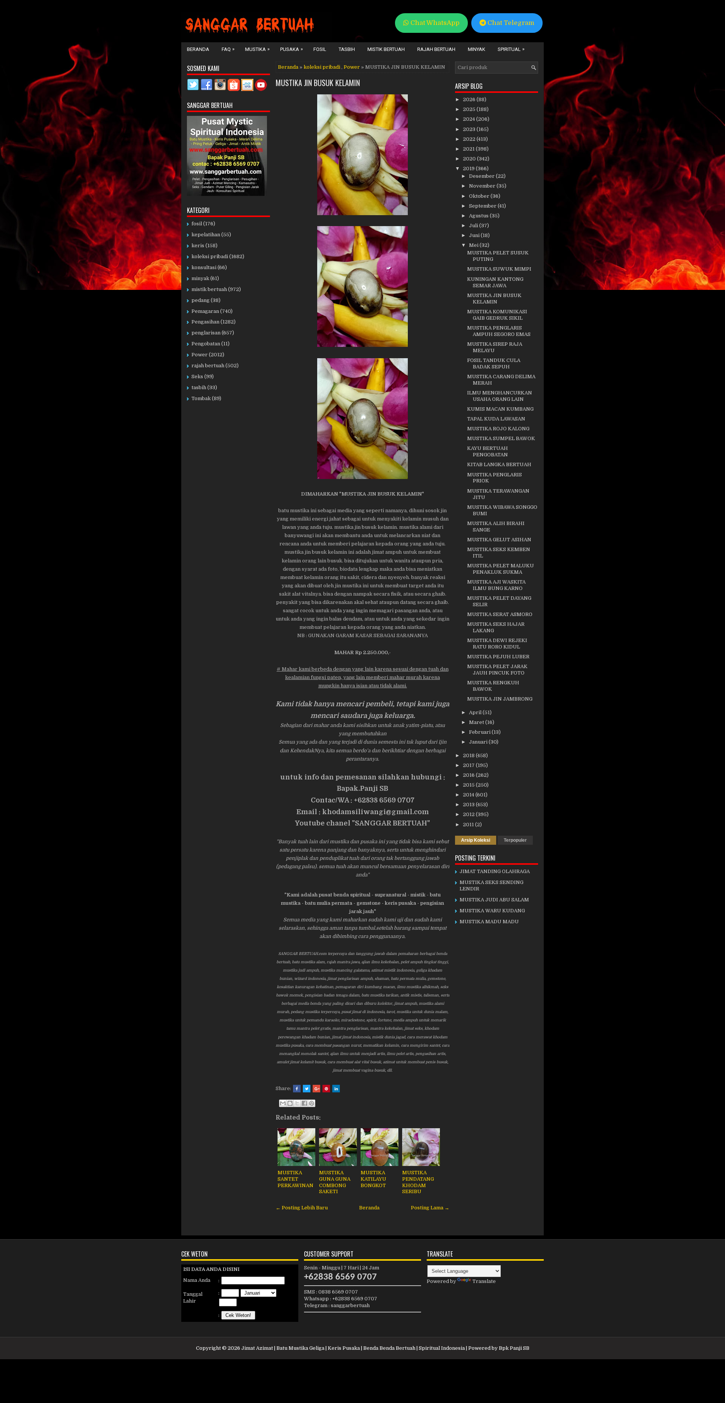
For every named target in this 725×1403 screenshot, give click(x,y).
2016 (469, 775)
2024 (469, 119)
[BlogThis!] (290, 1103)
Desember (482, 176)
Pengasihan (205, 322)
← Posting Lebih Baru (302, 1207)
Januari (479, 742)
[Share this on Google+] (316, 1088)
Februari (480, 732)
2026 (470, 99)
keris (197, 245)
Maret (477, 722)
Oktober (480, 196)
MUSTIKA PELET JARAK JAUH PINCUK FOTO (497, 670)
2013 (469, 804)
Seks (197, 376)
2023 (470, 129)
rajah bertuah (207, 365)
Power (352, 67)
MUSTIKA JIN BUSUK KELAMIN (318, 83)
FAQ (228, 49)
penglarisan (206, 333)
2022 (470, 139)
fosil (196, 223)
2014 (469, 795)
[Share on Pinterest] (326, 1088)
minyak (200, 278)
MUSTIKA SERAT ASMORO (499, 614)
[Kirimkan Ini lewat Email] (283, 1103)
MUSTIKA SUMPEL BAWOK (501, 438)
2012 (469, 814)
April (476, 712)
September (483, 206)
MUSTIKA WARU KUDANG (492, 910)
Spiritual (511, 49)
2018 (469, 755)
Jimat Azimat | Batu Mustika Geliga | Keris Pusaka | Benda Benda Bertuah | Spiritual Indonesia (353, 1348)
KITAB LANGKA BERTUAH (499, 464)
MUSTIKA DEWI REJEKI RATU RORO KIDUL (497, 644)
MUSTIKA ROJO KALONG (498, 428)
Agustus (479, 216)
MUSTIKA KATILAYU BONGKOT (373, 1179)
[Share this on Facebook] (297, 1088)
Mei (474, 245)
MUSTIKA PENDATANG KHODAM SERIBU (418, 1182)
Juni (475, 235)
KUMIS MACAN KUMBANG (500, 409)
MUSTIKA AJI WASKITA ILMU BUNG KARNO (496, 585)
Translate (484, 1281)
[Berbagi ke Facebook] (304, 1103)
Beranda (198, 49)
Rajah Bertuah (436, 49)
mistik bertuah (209, 289)
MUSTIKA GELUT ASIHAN (499, 539)
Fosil (319, 49)
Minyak (476, 49)
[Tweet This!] (306, 1088)
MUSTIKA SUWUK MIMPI (499, 269)
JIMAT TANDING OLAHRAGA (495, 871)
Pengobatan (205, 344)
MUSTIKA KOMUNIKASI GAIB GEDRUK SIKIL (497, 315)
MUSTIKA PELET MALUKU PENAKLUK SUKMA (500, 569)
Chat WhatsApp (434, 22)
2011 (469, 824)
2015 (469, 785)
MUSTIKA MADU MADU (489, 921)
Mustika (257, 49)
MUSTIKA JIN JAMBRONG (499, 699)
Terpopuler (515, 840)
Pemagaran (205, 311)
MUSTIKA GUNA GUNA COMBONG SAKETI (334, 1182)
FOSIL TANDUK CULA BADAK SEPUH (493, 363)
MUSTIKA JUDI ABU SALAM (494, 899)
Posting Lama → (430, 1207)
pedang (200, 300)
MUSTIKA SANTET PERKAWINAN (295, 1179)
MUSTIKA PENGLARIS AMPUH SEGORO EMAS (499, 331)
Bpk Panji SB (514, 1348)
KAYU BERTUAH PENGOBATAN (487, 451)
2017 (469, 765)
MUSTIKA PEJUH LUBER (498, 656)
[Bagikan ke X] (297, 1103)
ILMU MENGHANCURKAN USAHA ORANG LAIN (499, 396)
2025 (470, 109)
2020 (470, 159)
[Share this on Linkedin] (336, 1088)
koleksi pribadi (322, 67)
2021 (469, 149)
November (483, 186)
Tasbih (347, 49)
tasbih (198, 387)
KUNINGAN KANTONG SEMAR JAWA (495, 282)
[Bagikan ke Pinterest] (311, 1103)
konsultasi (203, 267)
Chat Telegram (510, 22)
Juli (474, 225)
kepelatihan (205, 234)
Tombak (201, 398)
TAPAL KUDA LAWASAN (496, 419)
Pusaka (291, 49)
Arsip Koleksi (475, 840)
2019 (469, 168)
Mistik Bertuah (386, 49)
